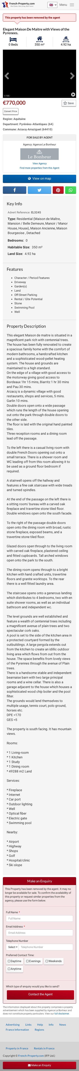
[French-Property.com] (17, 5)
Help (40, 1024)
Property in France (17, 1048)
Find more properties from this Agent (39, 167)
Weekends (55, 961)
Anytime (16, 969)
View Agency (40, 163)
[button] (6, 74)
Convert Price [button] (10, 111)
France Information (17, 1029)
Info (51, 1024)
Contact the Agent (40, 994)
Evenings (35, 961)
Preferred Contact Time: (20, 955)
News (62, 1024)
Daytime (16, 961)
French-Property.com (31, 1055)
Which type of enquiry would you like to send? (32, 986)
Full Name (12, 912)
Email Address (14, 926)
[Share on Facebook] (14, 190)
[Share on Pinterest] (58, 190)
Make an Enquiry (41, 1065)
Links (28, 1024)
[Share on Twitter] (39, 190)
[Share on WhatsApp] (70, 190)
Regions (39, 1029)
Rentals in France (44, 1048)
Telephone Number (17, 940)
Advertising (13, 1024)
